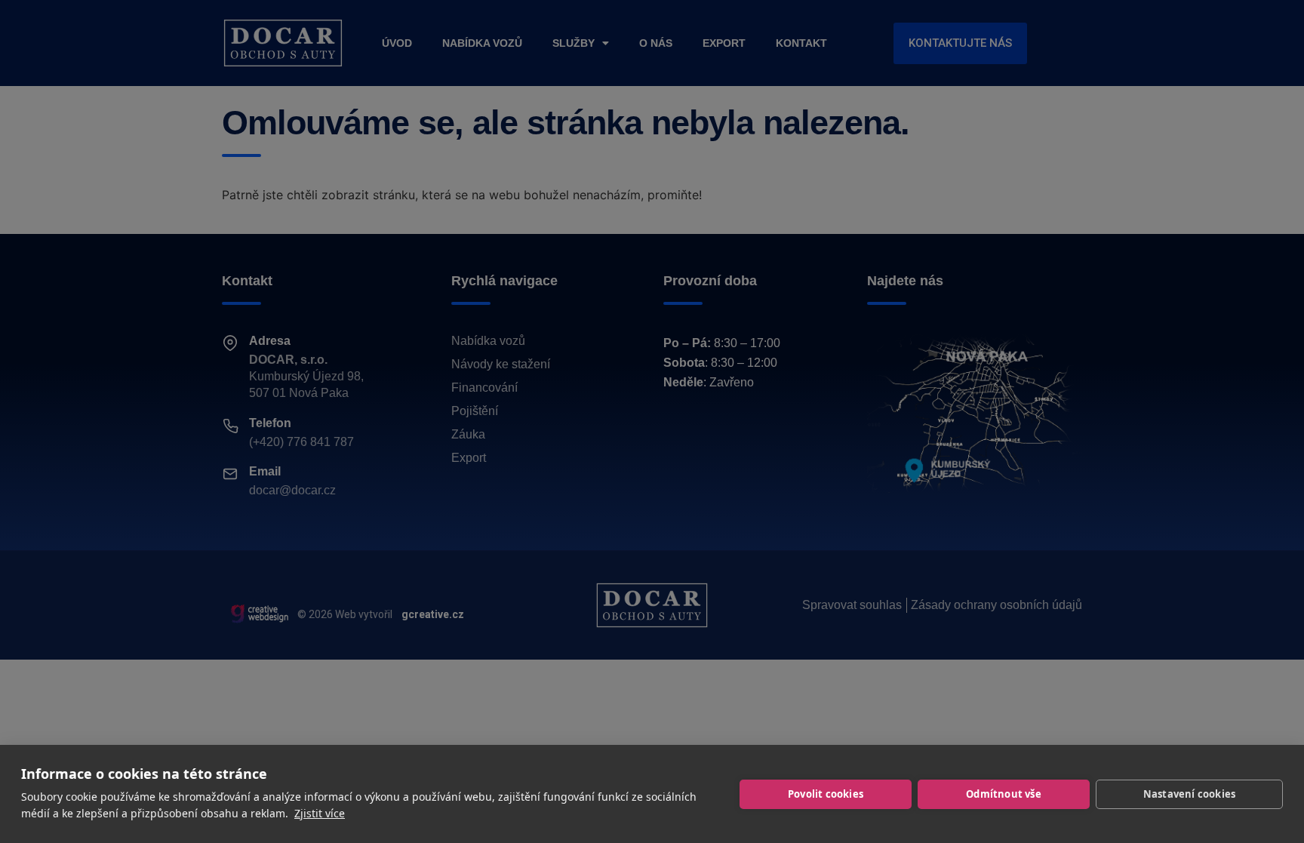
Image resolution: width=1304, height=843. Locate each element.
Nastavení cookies (1189, 794)
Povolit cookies (825, 794)
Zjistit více (319, 813)
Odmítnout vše (1003, 794)
